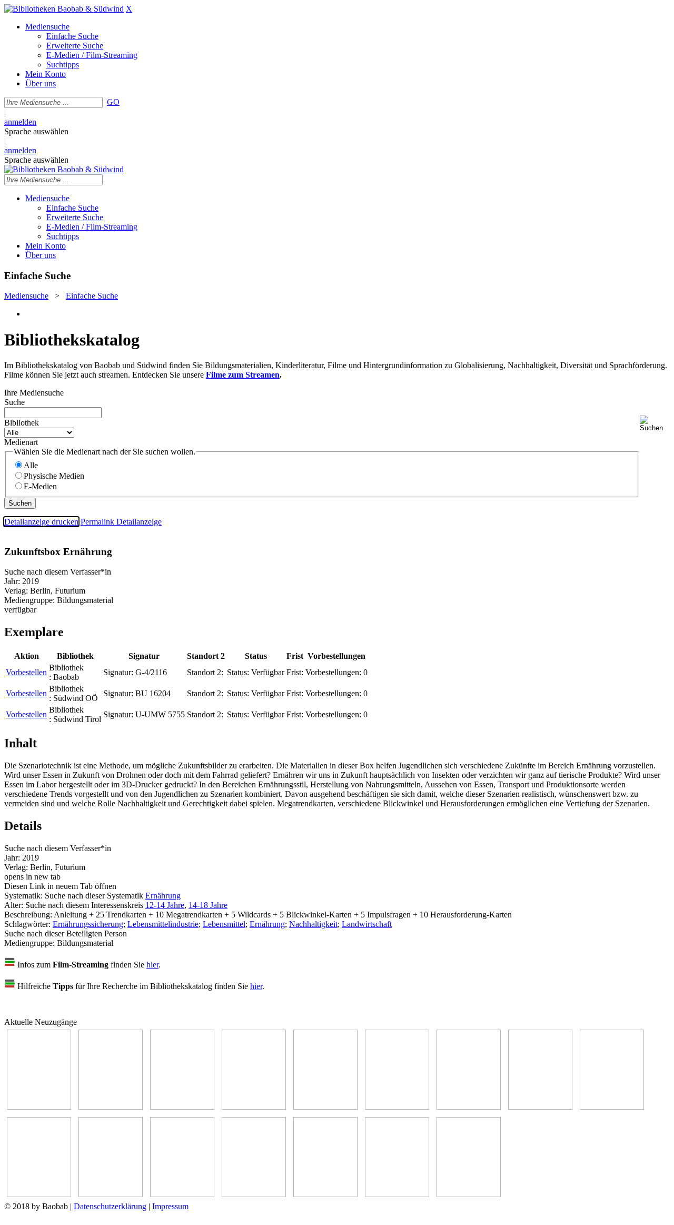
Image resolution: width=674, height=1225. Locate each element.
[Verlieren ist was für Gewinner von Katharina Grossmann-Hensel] (397, 1106)
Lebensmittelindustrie (163, 924)
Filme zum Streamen (243, 374)
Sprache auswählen (36, 131)
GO (113, 101)
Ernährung (163, 895)
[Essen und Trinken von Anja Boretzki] (254, 1194)
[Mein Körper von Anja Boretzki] (325, 1194)
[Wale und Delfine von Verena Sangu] (254, 1106)
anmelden (20, 121)
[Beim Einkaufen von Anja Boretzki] (397, 1194)
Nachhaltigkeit (313, 924)
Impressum (170, 1206)
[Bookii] (469, 1106)
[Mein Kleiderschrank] (469, 1194)
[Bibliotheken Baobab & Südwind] (64, 8)
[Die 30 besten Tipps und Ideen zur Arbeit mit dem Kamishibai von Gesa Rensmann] (39, 1106)
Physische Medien (54, 475)
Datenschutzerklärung (110, 1206)
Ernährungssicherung (88, 924)
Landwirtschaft (367, 924)
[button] (655, 424)
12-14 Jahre (164, 905)
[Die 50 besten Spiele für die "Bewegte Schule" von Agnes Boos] (182, 1194)
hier (152, 964)
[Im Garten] (612, 1106)
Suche (14, 402)
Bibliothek (21, 422)
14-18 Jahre (208, 905)
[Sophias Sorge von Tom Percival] (325, 1106)
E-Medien (40, 486)
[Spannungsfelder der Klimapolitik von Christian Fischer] (110, 1106)
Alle (31, 465)
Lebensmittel (224, 924)
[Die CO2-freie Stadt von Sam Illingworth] (182, 1106)
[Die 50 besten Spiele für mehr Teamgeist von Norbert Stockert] (39, 1194)
